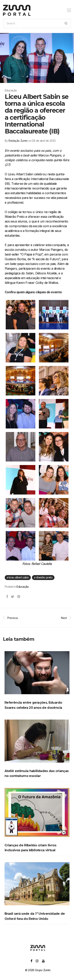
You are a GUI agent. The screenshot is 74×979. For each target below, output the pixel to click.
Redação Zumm (17, 140)
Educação (23, 586)
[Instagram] (37, 960)
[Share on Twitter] (12, 597)
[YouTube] (43, 960)
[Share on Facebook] (7, 597)
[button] (66, 23)
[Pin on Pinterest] (19, 597)
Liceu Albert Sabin (19, 577)
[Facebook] (31, 960)
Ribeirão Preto (44, 577)
